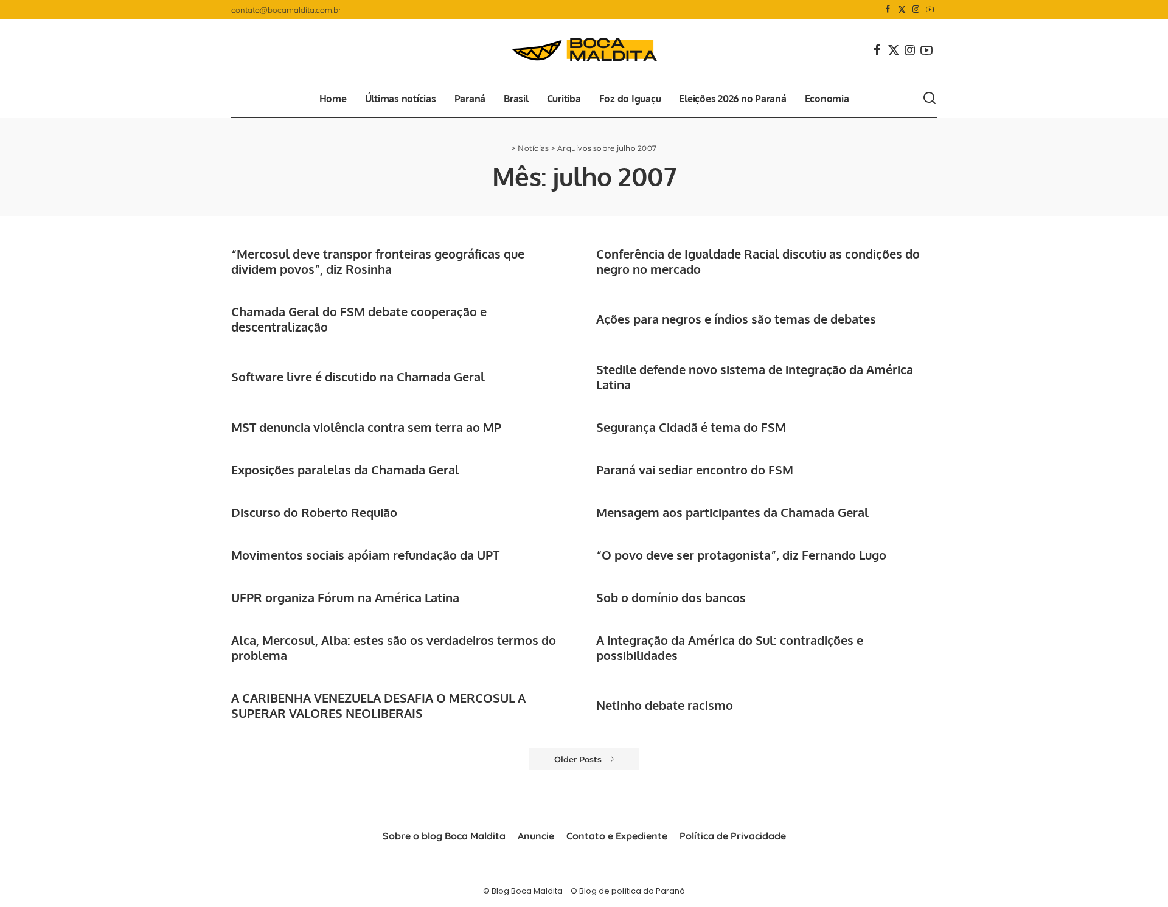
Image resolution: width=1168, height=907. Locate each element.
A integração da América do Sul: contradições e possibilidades (729, 647)
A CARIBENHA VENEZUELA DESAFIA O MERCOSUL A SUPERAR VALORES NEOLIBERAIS (378, 705)
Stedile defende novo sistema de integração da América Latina (754, 376)
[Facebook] (888, 9)
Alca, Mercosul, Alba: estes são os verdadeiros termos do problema (393, 647)
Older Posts (578, 759)
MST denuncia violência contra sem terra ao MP (366, 427)
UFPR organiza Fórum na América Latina (345, 597)
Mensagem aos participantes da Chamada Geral (732, 512)
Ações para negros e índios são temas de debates (736, 319)
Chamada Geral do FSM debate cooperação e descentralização (359, 319)
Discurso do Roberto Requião (314, 512)
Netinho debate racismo (664, 705)
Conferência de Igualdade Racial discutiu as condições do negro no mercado (758, 261)
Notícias (533, 148)
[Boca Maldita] (584, 50)
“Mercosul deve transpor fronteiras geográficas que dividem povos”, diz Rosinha (377, 261)
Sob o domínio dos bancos (671, 597)
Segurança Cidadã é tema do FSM (691, 427)
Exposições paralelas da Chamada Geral (345, 470)
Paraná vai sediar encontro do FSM (694, 470)
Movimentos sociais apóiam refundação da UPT (365, 555)
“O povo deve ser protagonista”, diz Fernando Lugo (741, 555)
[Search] (929, 98)
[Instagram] (916, 9)
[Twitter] (902, 9)
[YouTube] (930, 9)
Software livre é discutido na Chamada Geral (358, 376)
